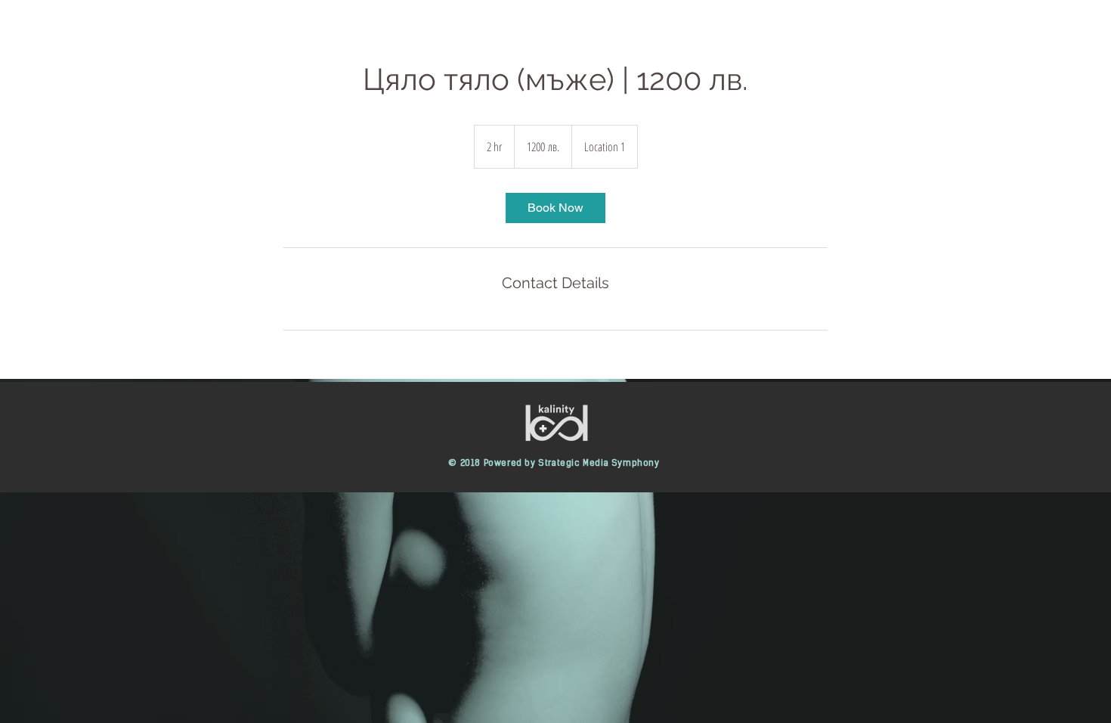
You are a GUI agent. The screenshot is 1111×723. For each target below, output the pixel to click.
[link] (555, 208)
